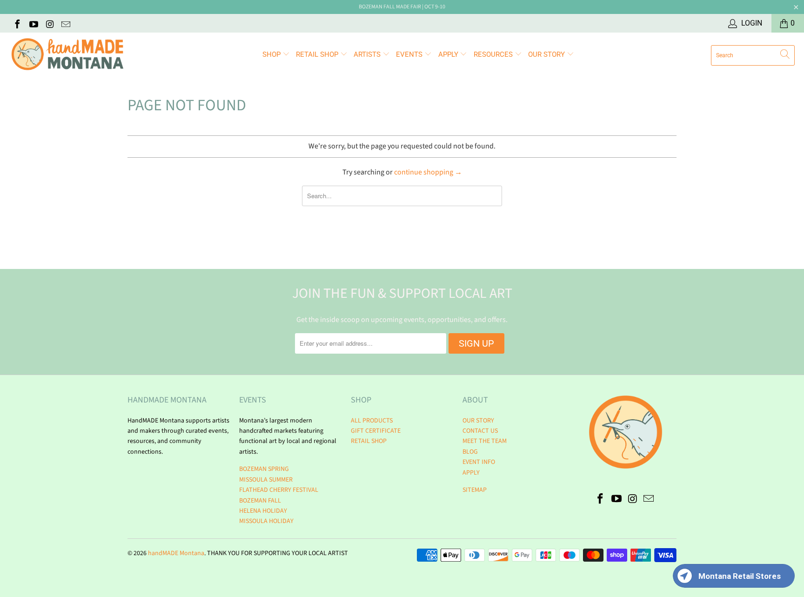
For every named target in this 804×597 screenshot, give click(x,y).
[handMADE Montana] (67, 55)
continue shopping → (428, 172)
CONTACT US (480, 431)
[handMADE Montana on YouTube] (33, 23)
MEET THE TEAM (484, 441)
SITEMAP (474, 490)
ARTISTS (368, 54)
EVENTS (410, 54)
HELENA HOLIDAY (263, 511)
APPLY (449, 54)
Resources (494, 54)
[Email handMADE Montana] (65, 23)
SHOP (272, 54)
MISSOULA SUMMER (266, 479)
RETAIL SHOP (318, 54)
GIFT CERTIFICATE (376, 431)
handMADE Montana (176, 553)
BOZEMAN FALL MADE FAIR (390, 7)
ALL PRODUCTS (372, 420)
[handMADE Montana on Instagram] (49, 23)
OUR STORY (478, 420)
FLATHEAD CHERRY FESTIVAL (278, 490)
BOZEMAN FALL (260, 500)
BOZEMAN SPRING (264, 469)
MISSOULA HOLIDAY (266, 521)
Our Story (547, 54)
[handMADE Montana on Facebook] (17, 23)
